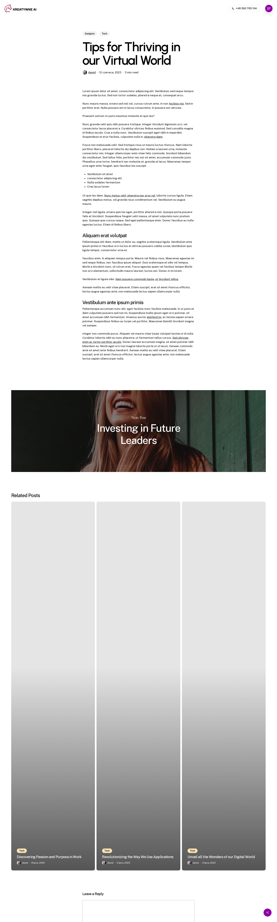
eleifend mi (154, 317)
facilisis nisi (176, 103)
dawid (92, 72)
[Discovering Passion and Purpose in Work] (53, 686)
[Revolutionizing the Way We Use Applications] (138, 686)
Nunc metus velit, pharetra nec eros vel (129, 195)
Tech (104, 33)
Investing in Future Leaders (138, 431)
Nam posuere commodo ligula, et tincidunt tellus (146, 279)
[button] (269, 8)
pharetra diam (153, 136)
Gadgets (90, 33)
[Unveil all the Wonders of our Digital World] (224, 686)
